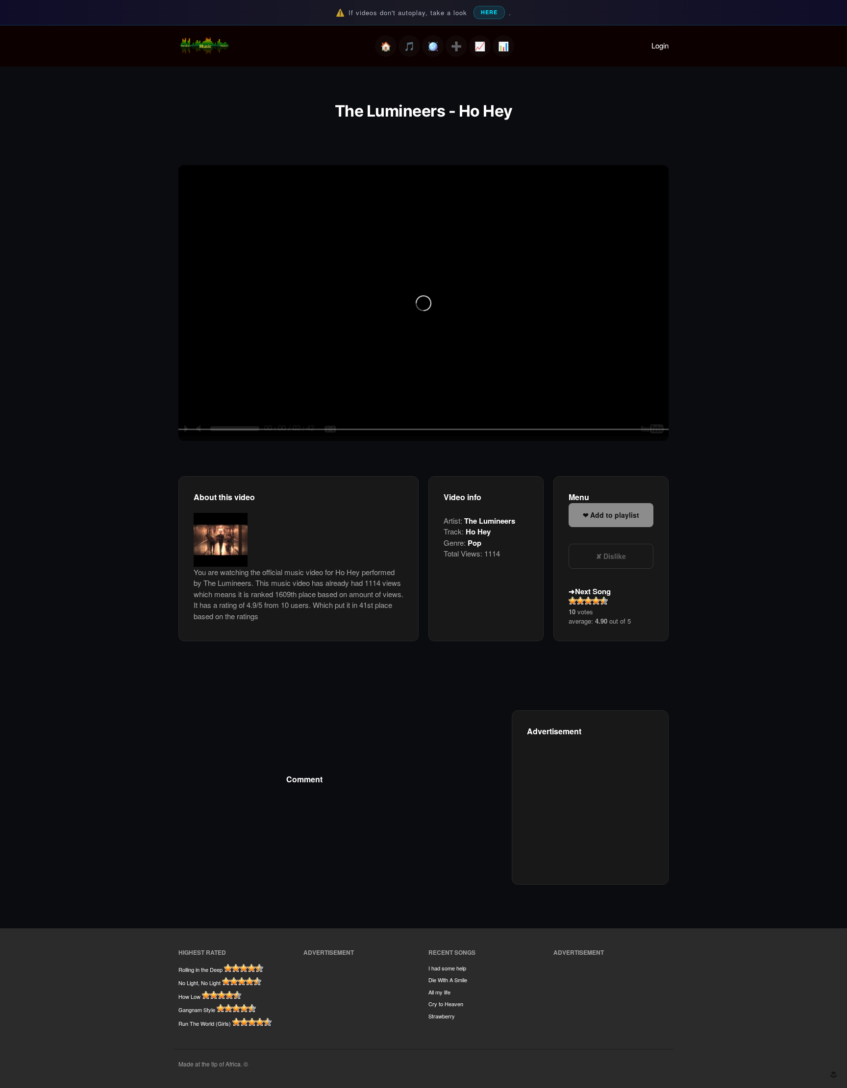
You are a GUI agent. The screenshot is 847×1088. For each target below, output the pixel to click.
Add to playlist (614, 515)
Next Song (593, 591)
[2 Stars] (580, 600)
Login (660, 45)
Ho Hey (478, 531)
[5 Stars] (604, 600)
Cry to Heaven (445, 1004)
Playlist (409, 46)
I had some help (447, 968)
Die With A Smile (447, 980)
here (489, 12)
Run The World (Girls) (204, 1023)
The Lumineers (489, 520)
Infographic (503, 46)
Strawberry (441, 1016)
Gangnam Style (196, 1010)
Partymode (433, 46)
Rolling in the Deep (200, 969)
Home (386, 46)
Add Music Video (456, 46)
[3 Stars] (588, 600)
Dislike (614, 556)
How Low (189, 996)
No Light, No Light (199, 983)
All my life (439, 992)
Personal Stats (480, 46)
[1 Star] (572, 600)
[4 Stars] (596, 600)
